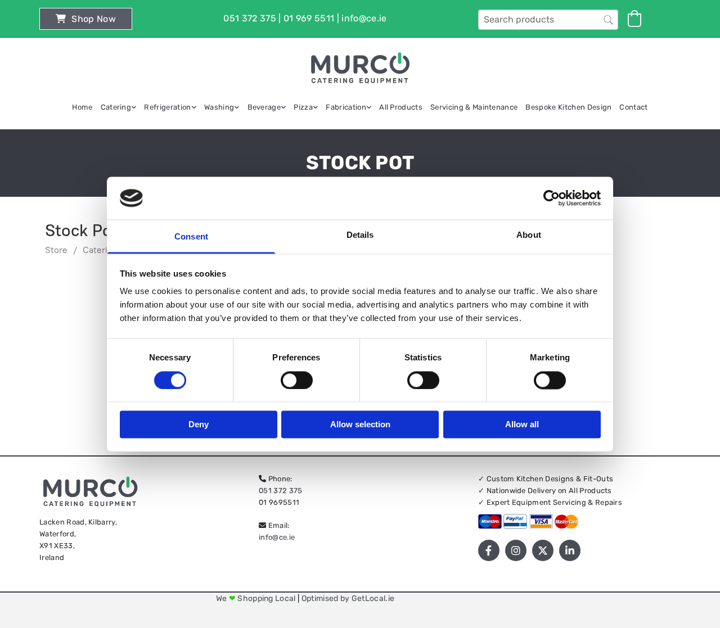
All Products (400, 107)
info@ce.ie (277, 537)
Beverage (264, 107)
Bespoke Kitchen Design (568, 107)
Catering (116, 107)
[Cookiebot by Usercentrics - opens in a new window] (551, 197)
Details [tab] (360, 235)
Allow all (522, 425)
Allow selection (360, 425)
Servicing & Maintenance (474, 107)
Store (56, 250)
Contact (633, 107)
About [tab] (528, 235)
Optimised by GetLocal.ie (348, 598)
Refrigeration (167, 107)
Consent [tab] (191, 237)
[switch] (297, 380)
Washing (219, 107)
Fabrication (346, 107)
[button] (85, 19)
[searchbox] (548, 19)
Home (82, 107)
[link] (119, 107)
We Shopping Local (257, 598)
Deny (198, 425)
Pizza (303, 107)
